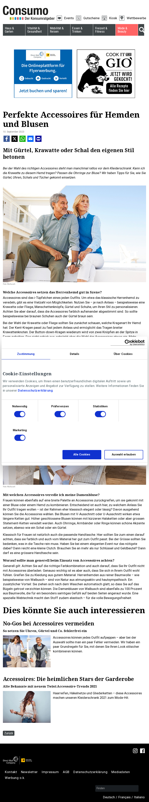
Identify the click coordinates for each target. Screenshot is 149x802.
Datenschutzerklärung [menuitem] (90, 772)
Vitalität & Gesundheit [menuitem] (34, 29)
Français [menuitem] (124, 797)
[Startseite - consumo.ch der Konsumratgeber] (31, 13)
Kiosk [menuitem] (113, 18)
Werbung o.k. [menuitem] (15, 778)
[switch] (60, 415)
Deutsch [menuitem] (109, 797)
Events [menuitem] (69, 18)
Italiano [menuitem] (139, 797)
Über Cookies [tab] (123, 353)
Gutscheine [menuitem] (91, 18)
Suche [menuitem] (141, 30)
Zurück (8, 733)
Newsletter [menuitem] (29, 772)
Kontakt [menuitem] (11, 772)
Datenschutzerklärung (35, 390)
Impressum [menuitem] (50, 772)
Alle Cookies (81, 454)
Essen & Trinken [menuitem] (77, 29)
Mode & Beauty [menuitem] (122, 29)
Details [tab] (74, 353)
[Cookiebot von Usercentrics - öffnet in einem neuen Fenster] (128, 342)
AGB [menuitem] (66, 772)
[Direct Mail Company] (17, 760)
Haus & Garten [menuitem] (9, 29)
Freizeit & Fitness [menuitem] (101, 29)
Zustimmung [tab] (26, 353)
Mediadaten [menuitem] (120, 772)
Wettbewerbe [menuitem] (136, 18)
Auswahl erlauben (124, 454)
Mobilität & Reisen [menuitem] (57, 29)
